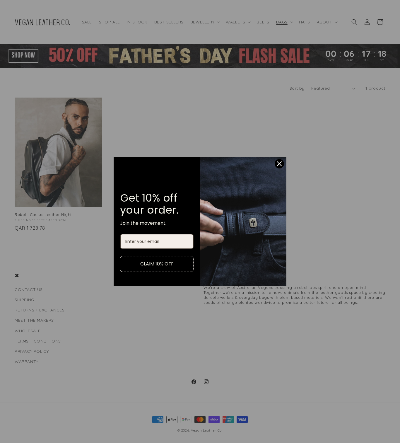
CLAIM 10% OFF (157, 263)
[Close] (279, 164)
